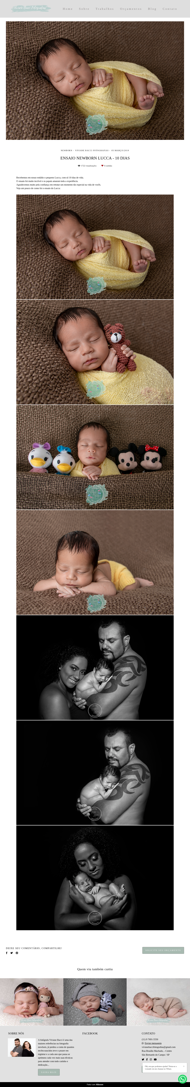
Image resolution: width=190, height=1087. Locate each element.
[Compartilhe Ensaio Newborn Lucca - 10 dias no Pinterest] (17, 953)
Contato (170, 8)
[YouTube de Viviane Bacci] (155, 1059)
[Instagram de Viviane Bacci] (151, 1059)
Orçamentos (131, 8)
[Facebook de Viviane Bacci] (147, 1059)
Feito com (95, 1084)
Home (68, 8)
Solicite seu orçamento (163, 950)
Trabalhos (105, 8)
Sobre (84, 8)
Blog (152, 8)
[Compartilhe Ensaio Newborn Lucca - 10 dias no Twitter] (11, 953)
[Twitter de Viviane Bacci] (143, 1059)
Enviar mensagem (153, 1043)
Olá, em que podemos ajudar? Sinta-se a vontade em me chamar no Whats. (161, 1067)
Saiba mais (49, 1072)
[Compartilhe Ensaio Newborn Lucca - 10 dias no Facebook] (6, 953)
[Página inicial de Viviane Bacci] (31, 8)
